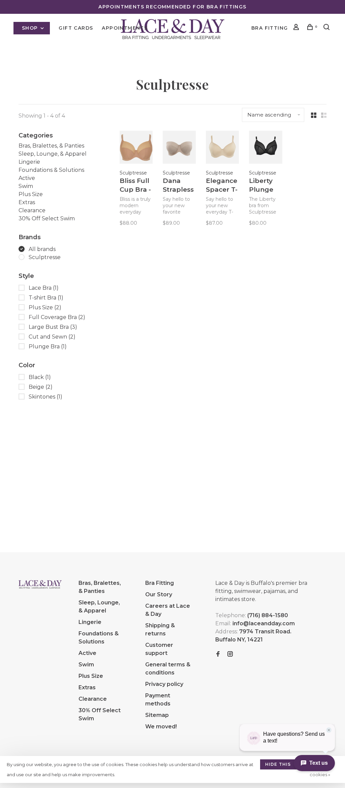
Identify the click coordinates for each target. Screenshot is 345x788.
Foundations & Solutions (51, 170)
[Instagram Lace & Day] (230, 654)
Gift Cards (76, 28)
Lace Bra (44, 288)
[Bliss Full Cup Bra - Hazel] (136, 148)
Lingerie (29, 162)
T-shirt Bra (46, 297)
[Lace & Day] (40, 584)
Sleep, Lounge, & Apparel (53, 154)
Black (40, 377)
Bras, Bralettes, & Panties (51, 146)
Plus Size (31, 194)
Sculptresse (45, 257)
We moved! (161, 726)
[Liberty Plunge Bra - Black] (265, 148)
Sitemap (157, 715)
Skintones (45, 396)
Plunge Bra (48, 346)
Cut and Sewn (52, 337)
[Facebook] (218, 654)
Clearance (32, 210)
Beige (41, 387)
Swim (26, 186)
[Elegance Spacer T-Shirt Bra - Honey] (222, 148)
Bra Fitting (269, 28)
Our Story (158, 594)
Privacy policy (164, 684)
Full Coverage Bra (57, 317)
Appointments (125, 28)
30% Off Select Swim (47, 218)
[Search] (327, 28)
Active (27, 178)
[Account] (297, 28)
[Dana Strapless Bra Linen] (179, 148)
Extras (27, 202)
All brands (42, 249)
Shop (31, 28)
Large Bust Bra (53, 327)
